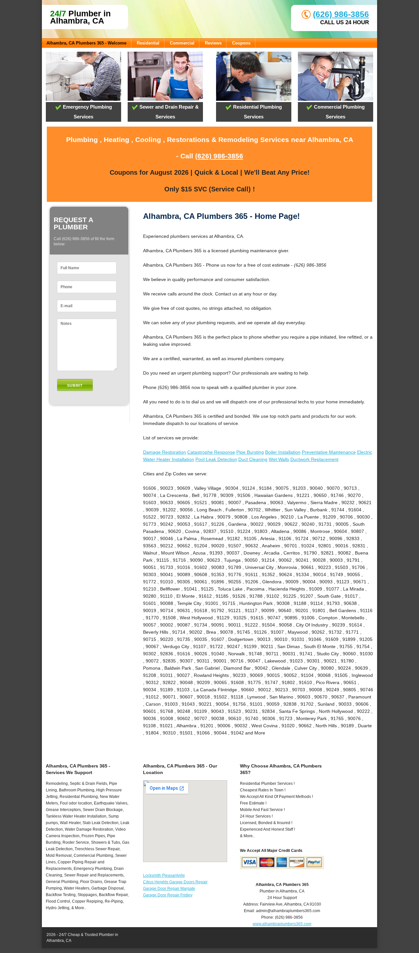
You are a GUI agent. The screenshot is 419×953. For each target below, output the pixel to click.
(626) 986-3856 (341, 14)
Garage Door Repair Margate (169, 888)
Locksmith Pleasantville (164, 875)
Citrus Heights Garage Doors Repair (175, 882)
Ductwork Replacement (314, 459)
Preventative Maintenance (329, 452)
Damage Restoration (164, 452)
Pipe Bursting (250, 452)
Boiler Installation (283, 452)
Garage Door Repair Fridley (167, 895)
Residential (148, 43)
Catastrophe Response (211, 452)
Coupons (241, 43)
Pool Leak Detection (216, 459)
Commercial (182, 43)
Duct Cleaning (252, 459)
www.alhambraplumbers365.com (282, 924)
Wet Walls (279, 459)
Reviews (213, 43)
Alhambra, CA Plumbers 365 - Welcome (86, 43)
